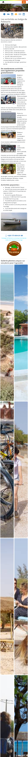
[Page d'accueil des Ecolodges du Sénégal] (3, 2)
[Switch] (24, 2)
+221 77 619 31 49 (15, 235)
